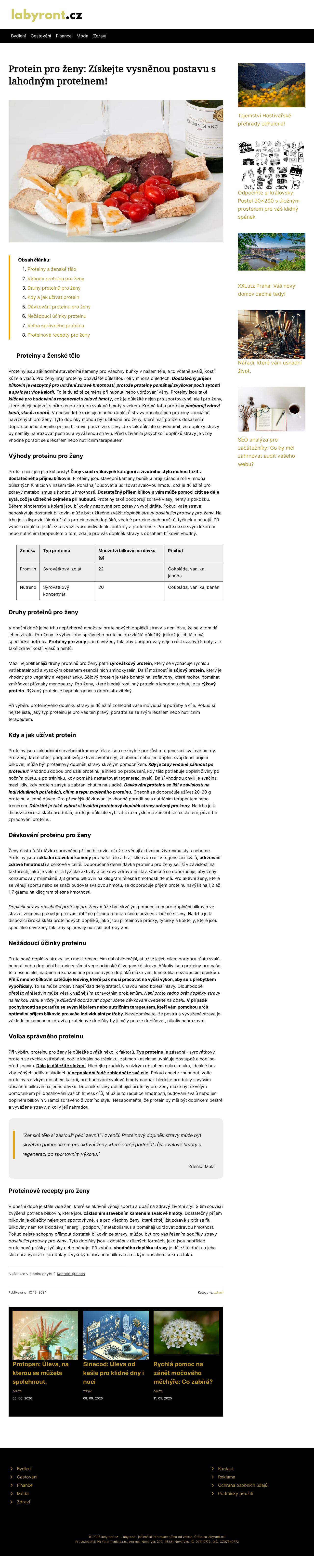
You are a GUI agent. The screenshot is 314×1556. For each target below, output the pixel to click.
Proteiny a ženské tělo (51, 269)
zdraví (218, 1292)
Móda (82, 35)
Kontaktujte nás (71, 1274)
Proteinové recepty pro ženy (58, 335)
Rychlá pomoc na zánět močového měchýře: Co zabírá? (183, 1373)
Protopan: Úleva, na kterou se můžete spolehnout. (41, 1373)
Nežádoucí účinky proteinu (56, 316)
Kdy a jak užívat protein (53, 297)
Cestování (41, 35)
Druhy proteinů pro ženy (54, 288)
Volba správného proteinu (55, 326)
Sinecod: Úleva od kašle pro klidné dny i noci (113, 1373)
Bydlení (18, 35)
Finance (64, 35)
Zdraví (99, 35)
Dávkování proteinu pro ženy (59, 307)
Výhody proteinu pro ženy (55, 279)
